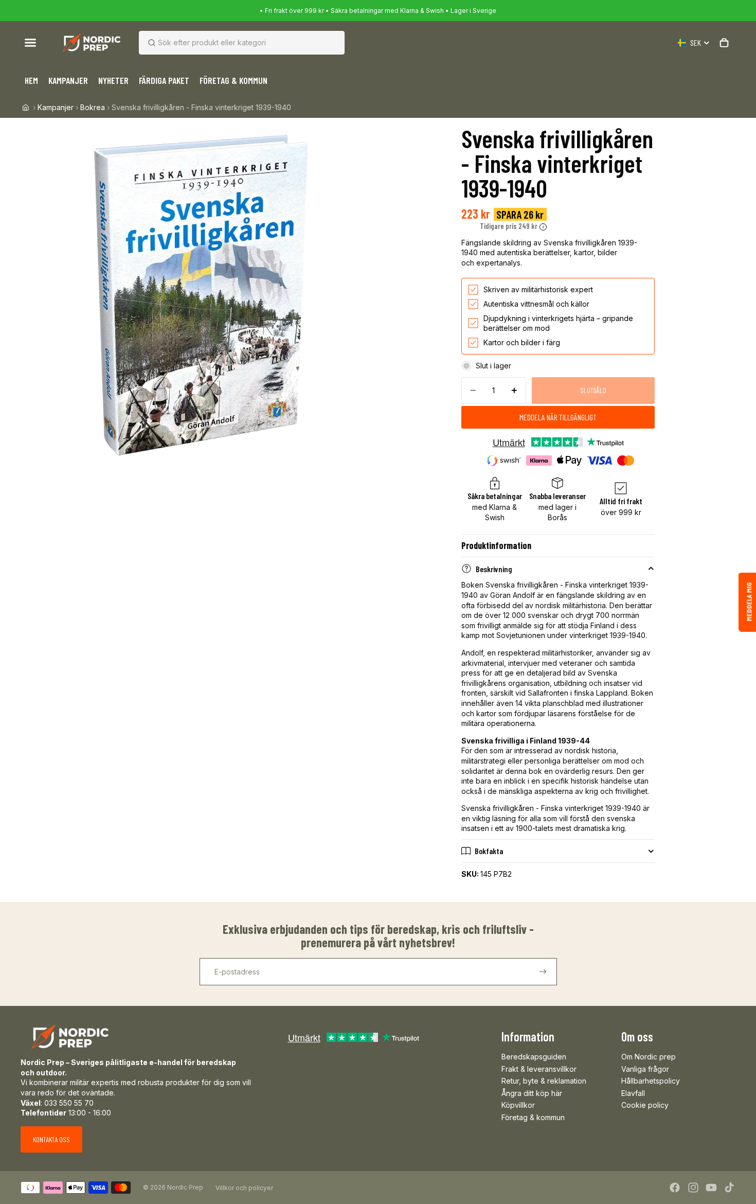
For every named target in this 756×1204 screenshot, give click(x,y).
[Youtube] (711, 1187)
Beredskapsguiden (533, 1056)
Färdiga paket (164, 80)
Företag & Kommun (233, 80)
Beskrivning (494, 569)
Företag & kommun (533, 1117)
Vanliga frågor (645, 1069)
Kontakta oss (51, 1139)
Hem (31, 80)
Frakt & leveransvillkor (539, 1069)
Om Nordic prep (648, 1056)
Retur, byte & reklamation (543, 1080)
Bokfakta (489, 851)
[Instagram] (693, 1187)
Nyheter (113, 80)
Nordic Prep (185, 1187)
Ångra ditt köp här (531, 1093)
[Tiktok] (729, 1187)
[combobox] (229, 42)
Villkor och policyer (244, 1188)
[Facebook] (675, 1187)
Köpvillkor (518, 1105)
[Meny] (30, 43)
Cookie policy (645, 1105)
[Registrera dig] (543, 972)
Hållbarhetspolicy (650, 1080)
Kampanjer (68, 80)
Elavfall (633, 1093)
